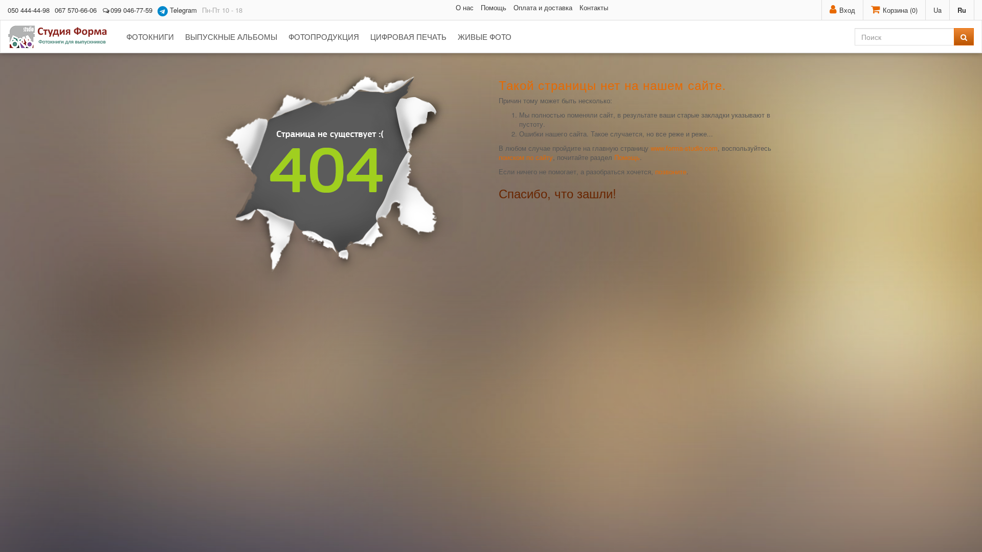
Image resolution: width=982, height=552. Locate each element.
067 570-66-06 (76, 10)
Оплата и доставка (543, 7)
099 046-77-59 (131, 10)
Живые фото (484, 36)
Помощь (493, 7)
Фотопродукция (323, 36)
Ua (937, 10)
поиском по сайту (526, 157)
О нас (465, 7)
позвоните (670, 171)
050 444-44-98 (29, 10)
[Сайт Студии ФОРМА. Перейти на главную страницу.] (63, 37)
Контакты (593, 7)
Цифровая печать (408, 36)
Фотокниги (150, 36)
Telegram (182, 10)
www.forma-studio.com (684, 148)
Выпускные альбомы (231, 36)
